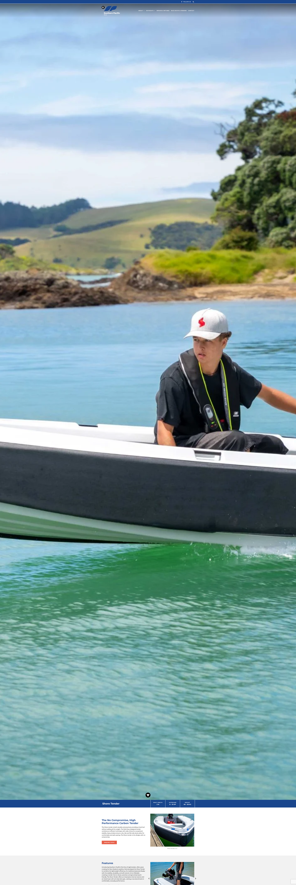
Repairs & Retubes (163, 10)
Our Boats (150, 10)
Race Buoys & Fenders (179, 10)
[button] (193, 2)
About (140, 10)
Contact (191, 10)
